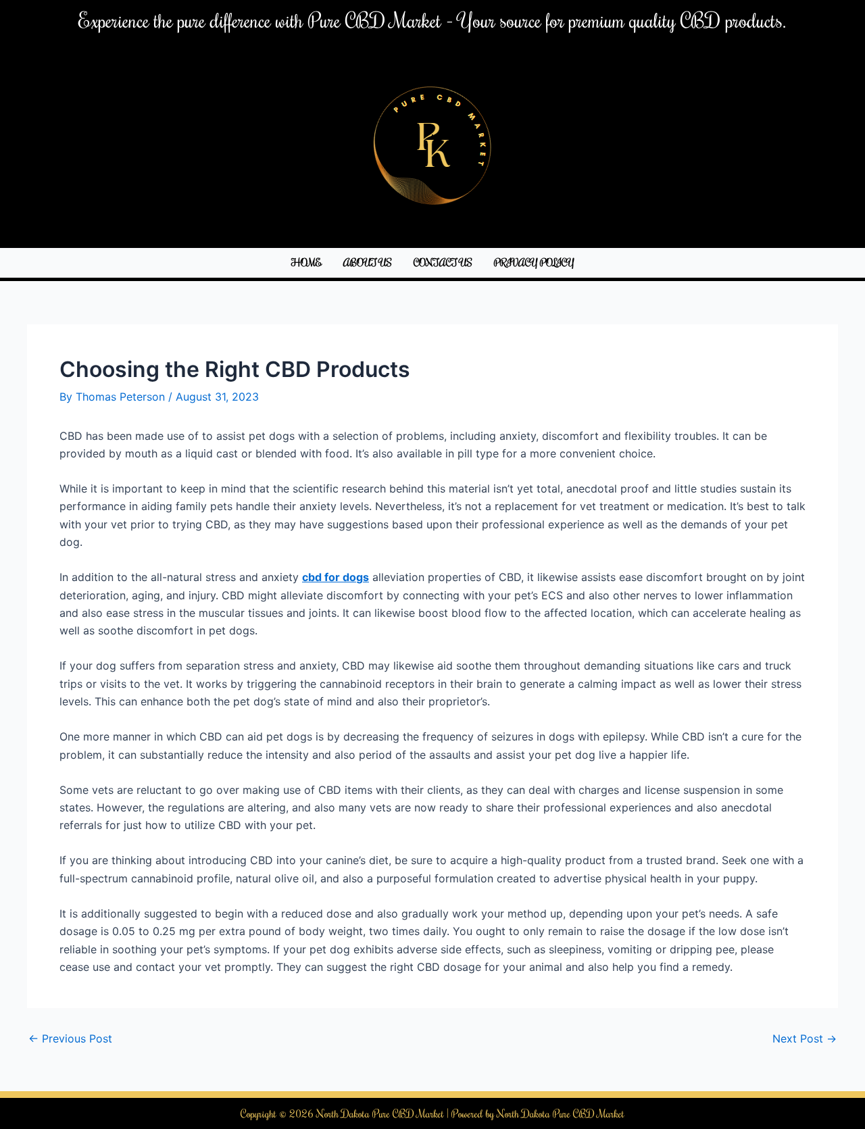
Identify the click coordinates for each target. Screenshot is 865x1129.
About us (367, 262)
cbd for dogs (335, 577)
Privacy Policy (534, 262)
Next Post (804, 1038)
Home (306, 262)
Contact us (443, 262)
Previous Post (70, 1038)
